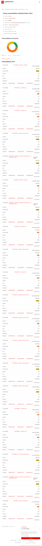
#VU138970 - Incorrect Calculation (20, 500)
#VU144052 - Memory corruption (20, 179)
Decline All (31, 540)
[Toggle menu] (39, 2)
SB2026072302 (29, 381)
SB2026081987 (21, 83)
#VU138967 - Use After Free (20, 431)
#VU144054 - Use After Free (20, 87)
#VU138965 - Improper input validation (20, 385)
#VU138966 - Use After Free (20, 408)
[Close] (39, 528)
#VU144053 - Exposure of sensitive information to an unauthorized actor (20, 203)
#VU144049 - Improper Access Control (20, 249)
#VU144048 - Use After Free (20, 226)
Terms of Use (13, 540)
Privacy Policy (33, 542)
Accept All (30, 538)
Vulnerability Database (9, 9)
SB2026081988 (29, 83)
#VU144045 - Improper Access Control (20, 294)
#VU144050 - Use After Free (20, 272)
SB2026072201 (12, 381)
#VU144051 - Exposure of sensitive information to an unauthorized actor (20, 156)
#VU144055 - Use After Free (20, 110)
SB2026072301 (20, 381)
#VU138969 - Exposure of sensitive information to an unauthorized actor (20, 477)
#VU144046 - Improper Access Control (20, 317)
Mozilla (16, 9)
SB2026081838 (12, 83)
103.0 (27, 9)
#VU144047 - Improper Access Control (20, 340)
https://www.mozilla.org (14, 24)
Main (3, 9)
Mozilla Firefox (22, 9)
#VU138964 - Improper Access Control (20, 363)
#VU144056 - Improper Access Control (20, 133)
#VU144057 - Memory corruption (20, 65)
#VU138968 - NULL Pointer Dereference (20, 454)
